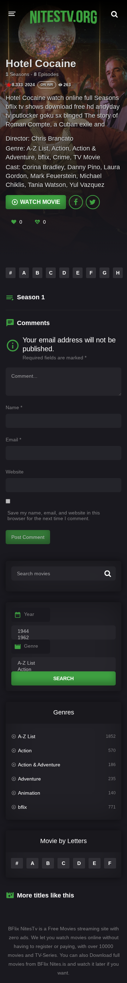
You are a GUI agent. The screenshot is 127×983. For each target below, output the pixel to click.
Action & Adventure (39, 764)
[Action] (63, 669)
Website (15, 472)
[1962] (63, 638)
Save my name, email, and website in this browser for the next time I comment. (53, 515)
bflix (43, 157)
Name (14, 407)
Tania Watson (47, 184)
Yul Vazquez (86, 184)
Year (29, 614)
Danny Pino (83, 167)
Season (31, 297)
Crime (61, 157)
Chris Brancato (52, 138)
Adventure (29, 779)
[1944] (63, 631)
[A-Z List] (63, 663)
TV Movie (86, 157)
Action (60, 148)
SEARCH (63, 678)
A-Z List (37, 148)
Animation (29, 793)
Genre (31, 646)
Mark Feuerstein (53, 175)
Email (13, 439)
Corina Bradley (43, 167)
